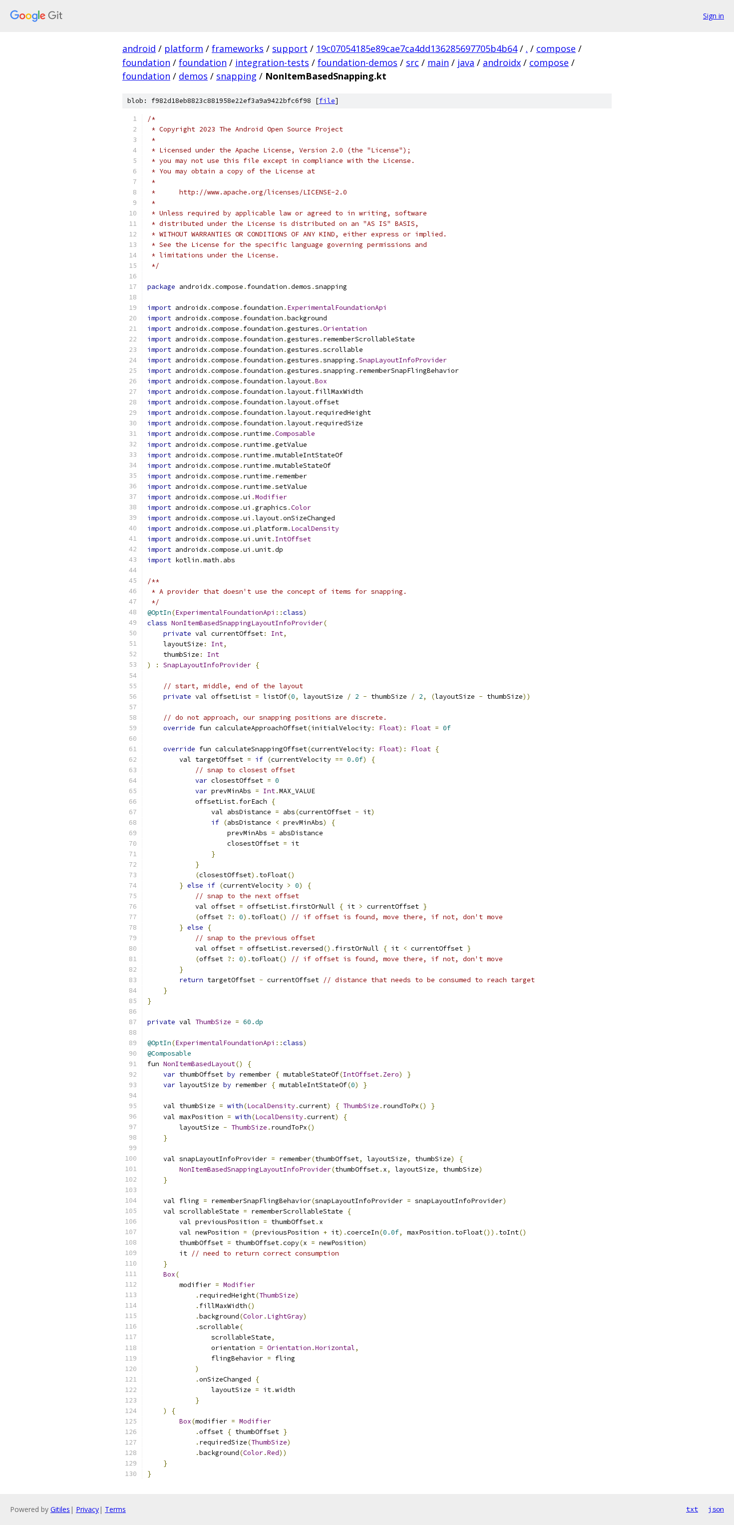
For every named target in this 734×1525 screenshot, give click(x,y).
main (438, 62)
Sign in (713, 15)
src (412, 62)
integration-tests (272, 62)
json (716, 1509)
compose (556, 48)
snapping (236, 76)
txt (692, 1509)
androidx (502, 62)
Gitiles (60, 1509)
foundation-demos (357, 62)
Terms (115, 1509)
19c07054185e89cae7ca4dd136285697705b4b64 (416, 48)
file (327, 100)
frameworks (238, 48)
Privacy (87, 1509)
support (290, 48)
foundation (146, 62)
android (139, 48)
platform (183, 48)
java (465, 62)
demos (193, 76)
